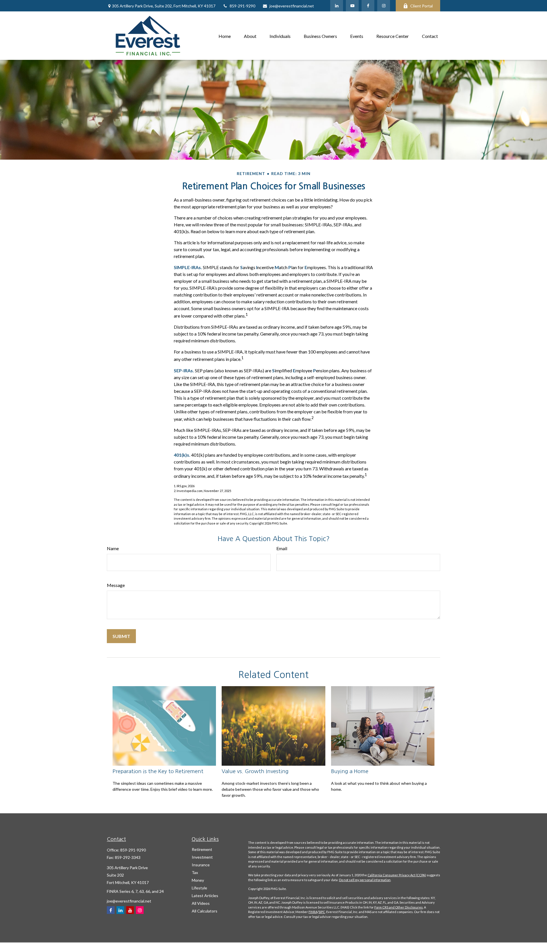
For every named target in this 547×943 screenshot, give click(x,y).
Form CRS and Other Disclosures (398, 907)
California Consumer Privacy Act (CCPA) (397, 875)
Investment (202, 857)
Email (281, 548)
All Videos (201, 903)
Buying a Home (349, 771)
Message (116, 585)
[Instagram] (140, 910)
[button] (224, 35)
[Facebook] (368, 5)
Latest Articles (205, 895)
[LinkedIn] (336, 5)
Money (198, 880)
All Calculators (204, 911)
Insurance (201, 864)
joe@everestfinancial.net (292, 5)
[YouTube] (352, 5)
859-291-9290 (242, 5)
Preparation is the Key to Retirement (158, 771)
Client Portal (421, 5)
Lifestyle (199, 887)
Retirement (202, 849)
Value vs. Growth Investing (255, 771)
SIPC (322, 912)
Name (113, 548)
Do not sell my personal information (365, 880)
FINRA (313, 912)
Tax (195, 872)
